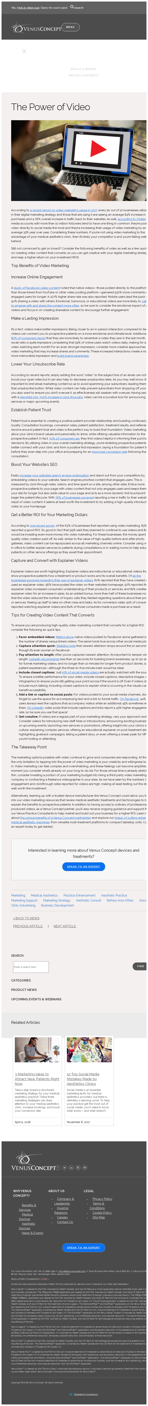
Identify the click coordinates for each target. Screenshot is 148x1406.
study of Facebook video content (37, 288)
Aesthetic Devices (27, 1226)
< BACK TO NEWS (26, 918)
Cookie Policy (102, 1213)
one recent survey (42, 525)
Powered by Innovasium (86, 1394)
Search (79, 7)
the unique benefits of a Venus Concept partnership (55, 818)
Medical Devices (26, 1217)
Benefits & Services (27, 1207)
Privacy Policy (102, 1199)
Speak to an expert (83, 1247)
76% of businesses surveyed (74, 497)
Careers (62, 1217)
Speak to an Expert (83, 866)
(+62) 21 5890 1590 (28, 7)
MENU (70, 27)
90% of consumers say (64, 438)
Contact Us (65, 1222)
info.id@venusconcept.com (72, 1271)
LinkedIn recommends (44, 659)
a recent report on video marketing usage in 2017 (63, 210)
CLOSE (17, 52)
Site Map (98, 1217)
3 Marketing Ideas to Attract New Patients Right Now (37, 1079)
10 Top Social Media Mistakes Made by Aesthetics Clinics (83, 1079)
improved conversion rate (109, 452)
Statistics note (66, 646)
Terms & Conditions (97, 1206)
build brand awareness (73, 356)
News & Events (32, 1233)
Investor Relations (61, 1210)
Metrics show (65, 637)
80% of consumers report (28, 338)
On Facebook (129, 699)
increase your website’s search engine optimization (54, 475)
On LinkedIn (35, 708)
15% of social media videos (80, 672)
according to (127, 219)
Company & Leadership (64, 1201)
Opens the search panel (54, 7)
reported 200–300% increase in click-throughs (51, 397)
